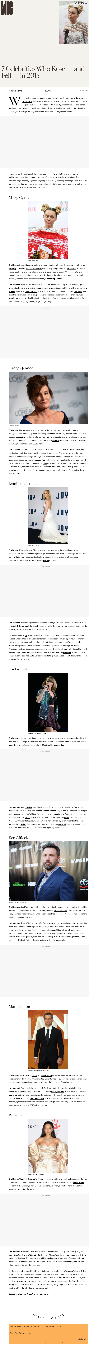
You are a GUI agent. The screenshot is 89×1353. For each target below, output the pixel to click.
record (70, 821)
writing (16, 557)
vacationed (29, 554)
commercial (46, 1075)
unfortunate (59, 814)
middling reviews (68, 639)
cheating (30, 927)
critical (35, 1075)
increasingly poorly (42, 460)
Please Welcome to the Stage (49, 811)
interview (78, 291)
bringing (28, 807)
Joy (26, 635)
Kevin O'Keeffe (16, 91)
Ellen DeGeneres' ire (49, 457)
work (66, 649)
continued (72, 738)
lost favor (45, 450)
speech (55, 440)
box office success (55, 914)
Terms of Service (74, 1342)
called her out (31, 291)
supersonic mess (63, 295)
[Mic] (7, 8)
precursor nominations (22, 1082)
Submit (82, 1339)
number (68, 742)
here (46, 1294)
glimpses (51, 930)
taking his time (62, 1278)
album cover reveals (26, 1262)
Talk (22, 1079)
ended (46, 560)
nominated (50, 554)
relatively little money (18, 626)
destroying (39, 288)
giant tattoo (77, 937)
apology (64, 460)
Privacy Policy (83, 1342)
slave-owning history (24, 937)
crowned (67, 450)
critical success (60, 910)
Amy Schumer (77, 98)
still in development (49, 1258)
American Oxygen (17, 1255)
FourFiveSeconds (27, 1179)
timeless (69, 1271)
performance (78, 1182)
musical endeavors (34, 268)
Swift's (23, 824)
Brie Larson (27, 101)
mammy (25, 295)
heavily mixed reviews (18, 298)
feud (36, 745)
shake (66, 817)
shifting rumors (73, 1262)
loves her (67, 652)
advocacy (71, 268)
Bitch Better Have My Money (42, 1255)
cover (52, 434)
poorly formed (15, 1095)
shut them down (37, 1098)
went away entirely (22, 1281)
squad (27, 817)
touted (23, 639)
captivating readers (24, 437)
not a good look (57, 1091)
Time (45, 463)
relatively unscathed (55, 745)
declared (62, 824)
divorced (56, 923)
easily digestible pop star (51, 279)
